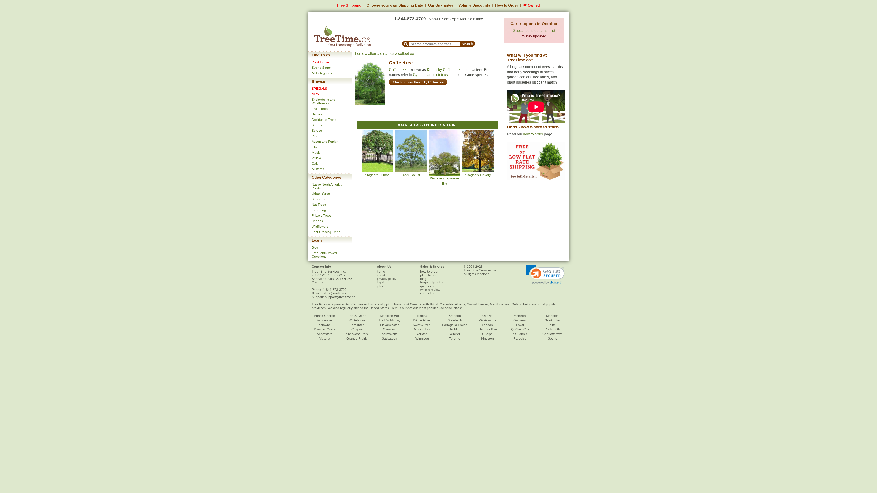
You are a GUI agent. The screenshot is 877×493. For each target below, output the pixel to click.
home (359, 53)
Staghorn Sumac (377, 175)
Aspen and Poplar (325, 141)
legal (380, 282)
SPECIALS (319, 88)
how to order (533, 134)
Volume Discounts (474, 5)
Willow (316, 158)
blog (423, 279)
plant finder (428, 275)
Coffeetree (401, 62)
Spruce (317, 130)
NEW (315, 94)
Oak (315, 163)
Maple (316, 152)
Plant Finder (320, 62)
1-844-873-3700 (410, 18)
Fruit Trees (320, 108)
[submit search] (405, 44)
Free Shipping (349, 5)
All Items (318, 169)
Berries (317, 114)
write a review (430, 289)
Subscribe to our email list (534, 31)
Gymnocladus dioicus (430, 75)
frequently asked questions (432, 284)
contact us (427, 293)
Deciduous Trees (324, 119)
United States (379, 308)
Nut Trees (319, 204)
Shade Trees (321, 199)
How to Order (506, 5)
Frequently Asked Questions (324, 254)
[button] (545, 275)
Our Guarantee (440, 5)
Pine (315, 136)
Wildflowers (320, 226)
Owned (533, 5)
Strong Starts (321, 67)
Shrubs (317, 125)
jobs (380, 286)
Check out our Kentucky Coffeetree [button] (418, 82)
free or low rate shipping (374, 304)
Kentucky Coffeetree (443, 70)
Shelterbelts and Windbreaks (323, 101)
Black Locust (411, 175)
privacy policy (386, 279)
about (381, 275)
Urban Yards (321, 193)
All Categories (322, 73)
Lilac (315, 147)
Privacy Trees (321, 215)
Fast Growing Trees (326, 232)
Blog (315, 247)
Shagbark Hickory (478, 175)
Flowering (319, 210)
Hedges (317, 221)
